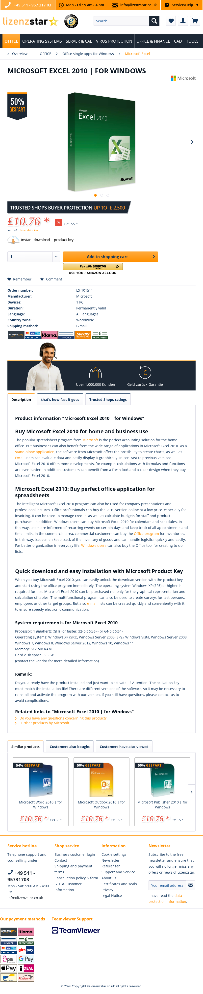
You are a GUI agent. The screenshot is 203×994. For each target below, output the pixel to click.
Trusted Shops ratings (108, 399)
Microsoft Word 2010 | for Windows (40, 804)
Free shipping (29, 230)
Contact (60, 860)
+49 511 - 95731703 (21, 876)
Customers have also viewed (124, 746)
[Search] (154, 21)
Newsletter (111, 860)
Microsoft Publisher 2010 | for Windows (162, 804)
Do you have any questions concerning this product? (62, 718)
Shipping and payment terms (73, 869)
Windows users (93, 545)
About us (109, 878)
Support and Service (118, 872)
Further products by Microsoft (44, 722)
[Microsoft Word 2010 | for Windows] (40, 780)
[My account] (183, 21)
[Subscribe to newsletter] (190, 885)
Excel (19, 457)
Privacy (107, 889)
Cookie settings (114, 854)
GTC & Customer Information (68, 887)
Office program (146, 533)
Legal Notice (112, 895)
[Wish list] (171, 21)
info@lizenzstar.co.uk (138, 4)
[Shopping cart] (195, 21)
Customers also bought (70, 746)
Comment (53, 279)
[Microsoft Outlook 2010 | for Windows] (101, 780)
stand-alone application (34, 451)
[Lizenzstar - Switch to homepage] (30, 22)
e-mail (92, 603)
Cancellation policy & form (76, 878)
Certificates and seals (119, 884)
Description (21, 399)
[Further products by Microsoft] (183, 84)
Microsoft (90, 440)
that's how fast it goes (60, 399)
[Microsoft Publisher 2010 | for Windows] (162, 780)
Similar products (25, 746)
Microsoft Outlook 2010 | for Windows (101, 804)
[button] (93, 268)
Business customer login (74, 854)
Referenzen (111, 866)
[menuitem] (127, 21)
